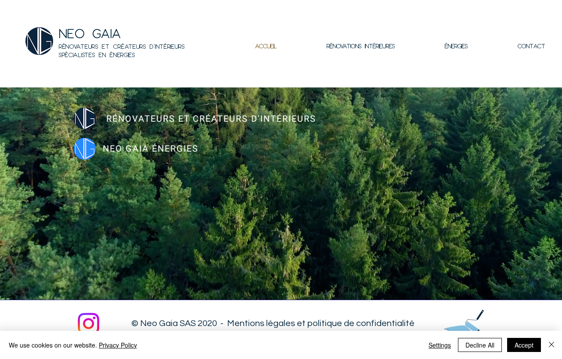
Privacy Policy (118, 345)
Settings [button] (440, 345)
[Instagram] (88, 323)
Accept (524, 345)
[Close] (551, 345)
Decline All (479, 345)
